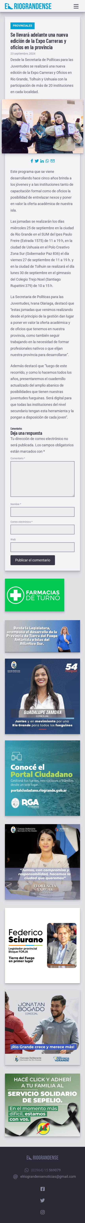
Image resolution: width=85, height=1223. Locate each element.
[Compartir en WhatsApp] (47, 161)
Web (13, 539)
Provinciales (22, 25)
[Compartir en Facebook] (32, 161)
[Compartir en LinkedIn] (42, 161)
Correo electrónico (21, 521)
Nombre (15, 504)
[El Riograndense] (28, 6)
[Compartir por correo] (52, 161)
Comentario (17, 458)
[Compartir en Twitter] (37, 161)
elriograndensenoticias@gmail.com (48, 1176)
